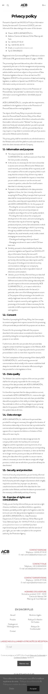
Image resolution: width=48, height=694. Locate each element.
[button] (44, 5)
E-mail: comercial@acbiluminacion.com (32, 555)
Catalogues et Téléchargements (13, 625)
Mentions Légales (35, 615)
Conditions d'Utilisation (20, 657)
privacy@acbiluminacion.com (23, 48)
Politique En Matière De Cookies (35, 620)
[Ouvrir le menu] (3, 5)
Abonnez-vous (24, 663)
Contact (13, 631)
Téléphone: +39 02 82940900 (35, 566)
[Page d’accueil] (24, 6)
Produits (13, 619)
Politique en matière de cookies (15, 684)
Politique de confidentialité (30, 681)
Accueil (12, 615)
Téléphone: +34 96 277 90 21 (36, 552)
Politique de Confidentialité (37, 655)
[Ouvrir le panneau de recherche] (8, 5)
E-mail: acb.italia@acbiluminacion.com (33, 568)
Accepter (33, 688)
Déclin (11, 688)
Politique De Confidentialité (35, 627)
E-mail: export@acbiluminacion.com (33, 582)
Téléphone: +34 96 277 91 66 (36, 580)
